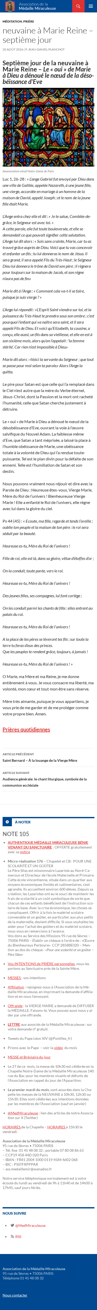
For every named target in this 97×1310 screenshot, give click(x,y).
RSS (17, 1236)
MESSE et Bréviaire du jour (29, 1057)
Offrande (15, 1005)
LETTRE (14, 1024)
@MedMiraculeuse (23, 1113)
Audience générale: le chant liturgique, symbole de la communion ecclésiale (45, 779)
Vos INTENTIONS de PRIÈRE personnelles (41, 964)
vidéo (58, 1047)
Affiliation (16, 987)
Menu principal (91, 6)
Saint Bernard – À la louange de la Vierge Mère (40, 757)
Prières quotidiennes (26, 729)
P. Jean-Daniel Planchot (45, 49)
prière (28, 21)
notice (25, 852)
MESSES (14, 978)
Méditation (12, 21)
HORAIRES (12, 1127)
